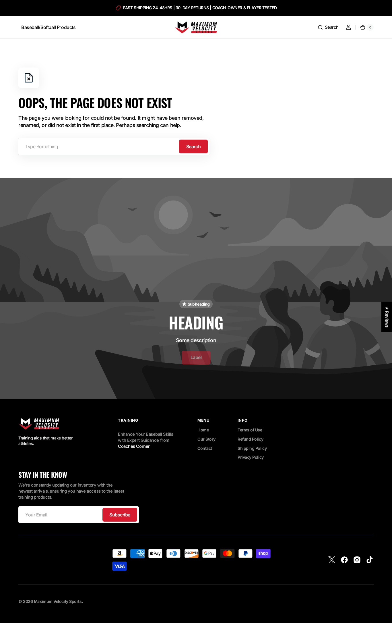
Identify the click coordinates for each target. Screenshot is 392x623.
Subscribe (119, 515)
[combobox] (113, 146)
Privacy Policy (251, 457)
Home (203, 429)
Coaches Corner (134, 446)
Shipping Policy (252, 448)
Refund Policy (250, 439)
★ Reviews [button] (386, 316)
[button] (328, 27)
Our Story (206, 439)
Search (193, 146)
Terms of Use (250, 429)
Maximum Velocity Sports (58, 601)
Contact (204, 448)
